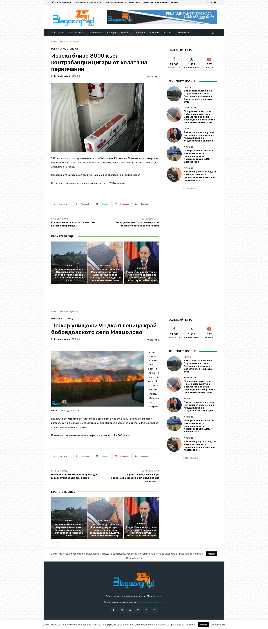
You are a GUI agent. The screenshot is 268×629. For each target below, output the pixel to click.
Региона (64, 41)
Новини (68, 265)
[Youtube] (215, 2)
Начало (54, 41)
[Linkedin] (130, 610)
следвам (191, 57)
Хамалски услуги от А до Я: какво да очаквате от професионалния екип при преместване (200, 175)
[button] (213, 32)
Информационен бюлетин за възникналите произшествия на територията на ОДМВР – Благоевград (199, 156)
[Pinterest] (138, 610)
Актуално (188, 147)
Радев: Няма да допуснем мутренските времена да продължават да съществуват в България (141, 276)
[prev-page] (53, 289)
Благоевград (104, 265)
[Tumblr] (146, 610)
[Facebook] (204, 2)
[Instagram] (207, 2)
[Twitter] (211, 2)
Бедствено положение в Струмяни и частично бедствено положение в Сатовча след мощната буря (69, 275)
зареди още (190, 188)
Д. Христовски (62, 76)
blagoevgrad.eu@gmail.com (150, 602)
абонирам (209, 57)
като (174, 57)
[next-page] (58, 289)
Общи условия (88, 626)
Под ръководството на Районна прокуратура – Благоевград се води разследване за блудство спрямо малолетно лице (105, 275)
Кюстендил (75, 41)
